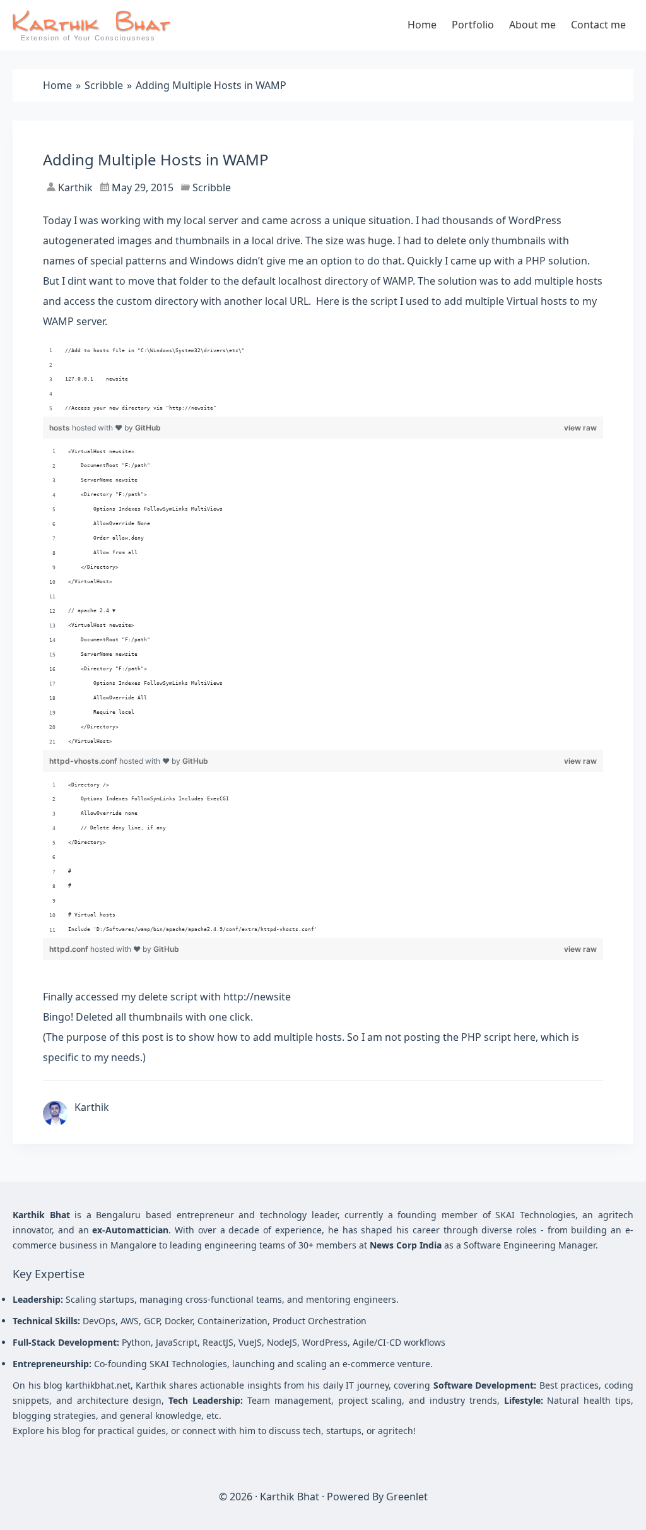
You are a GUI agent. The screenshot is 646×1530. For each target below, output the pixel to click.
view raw (580, 427)
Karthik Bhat (289, 1496)
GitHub (148, 427)
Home (422, 25)
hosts (60, 427)
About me (532, 25)
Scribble (211, 187)
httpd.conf (69, 949)
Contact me (598, 25)
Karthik (74, 187)
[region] (323, 380)
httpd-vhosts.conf (84, 761)
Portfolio (473, 25)
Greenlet (407, 1496)
